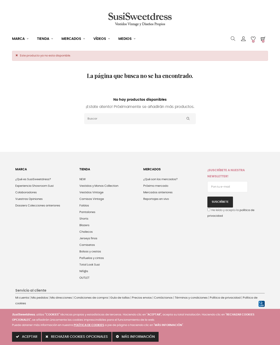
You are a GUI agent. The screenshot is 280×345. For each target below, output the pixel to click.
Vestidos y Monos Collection (98, 186)
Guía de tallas (120, 297)
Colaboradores (26, 192)
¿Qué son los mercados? (160, 179)
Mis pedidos (39, 297)
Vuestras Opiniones (29, 199)
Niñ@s (83, 271)
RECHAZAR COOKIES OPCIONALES (79, 336)
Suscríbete (220, 202)
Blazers (84, 225)
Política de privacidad (225, 297)
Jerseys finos (88, 238)
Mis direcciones (61, 297)
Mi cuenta (22, 297)
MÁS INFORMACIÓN (138, 336)
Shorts (83, 218)
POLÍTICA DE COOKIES (89, 325)
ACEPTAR (29, 336)
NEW (82, 179)
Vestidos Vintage (91, 192)
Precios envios (142, 297)
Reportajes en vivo (156, 199)
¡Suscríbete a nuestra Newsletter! (226, 173)
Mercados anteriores (158, 192)
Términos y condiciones (191, 297)
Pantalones (87, 212)
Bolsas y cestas (90, 251)
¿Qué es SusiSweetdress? (33, 179)
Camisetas (87, 245)
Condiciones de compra (91, 297)
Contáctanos (163, 297)
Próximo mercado (155, 186)
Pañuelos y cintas (91, 258)
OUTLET (84, 277)
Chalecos (86, 232)
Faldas (84, 205)
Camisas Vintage (91, 199)
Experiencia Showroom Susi (34, 186)
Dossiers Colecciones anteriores (37, 205)
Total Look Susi (89, 264)
